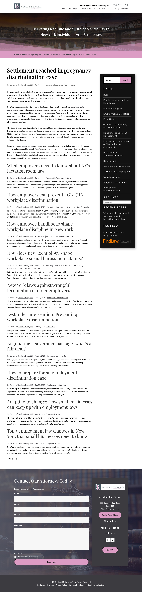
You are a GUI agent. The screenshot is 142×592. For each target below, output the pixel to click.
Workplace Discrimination (57, 297)
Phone (17, 514)
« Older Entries (13, 458)
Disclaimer (18, 553)
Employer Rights (53, 414)
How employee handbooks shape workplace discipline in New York (40, 226)
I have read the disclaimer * (28, 557)
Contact (124, 9)
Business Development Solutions (82, 585)
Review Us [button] (110, 549)
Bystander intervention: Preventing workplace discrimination (42, 316)
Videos (109, 9)
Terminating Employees (117, 171)
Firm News (50, 326)
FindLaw (101, 585)
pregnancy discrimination (23, 146)
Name (16, 493)
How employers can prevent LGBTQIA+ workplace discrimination (46, 197)
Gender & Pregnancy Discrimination (60, 85)
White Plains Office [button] (110, 515)
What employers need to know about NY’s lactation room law (48, 168)
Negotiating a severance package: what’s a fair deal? (49, 346)
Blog (117, 9)
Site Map (50, 585)
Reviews (101, 9)
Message (18, 525)
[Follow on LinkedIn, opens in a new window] (112, 540)
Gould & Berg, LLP (25, 85)
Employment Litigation (56, 385)
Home (64, 9)
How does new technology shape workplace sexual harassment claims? (45, 255)
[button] (139, 575)
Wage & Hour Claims (115, 182)
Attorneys (73, 9)
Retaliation (109, 161)
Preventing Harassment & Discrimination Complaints (68, 207)
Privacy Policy (61, 585)
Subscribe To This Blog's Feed (113, 234)
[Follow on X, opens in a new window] (108, 540)
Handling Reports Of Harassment (59, 265)
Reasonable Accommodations (58, 178)
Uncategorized (111, 177)
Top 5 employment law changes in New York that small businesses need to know (47, 433)
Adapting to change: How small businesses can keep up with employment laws (49, 404)
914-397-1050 (120, 5)
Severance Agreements (56, 356)
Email (17, 504)
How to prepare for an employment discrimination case (42, 375)
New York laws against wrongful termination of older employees (39, 287)
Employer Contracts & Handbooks (60, 236)
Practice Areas (87, 9)
